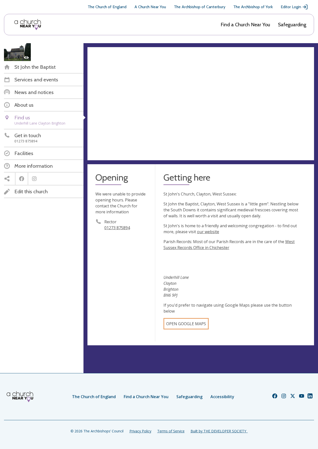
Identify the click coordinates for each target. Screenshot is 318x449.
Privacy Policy (140, 431)
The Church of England (107, 6)
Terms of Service (171, 431)
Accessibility (222, 396)
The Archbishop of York (253, 6)
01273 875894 (117, 227)
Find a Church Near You (245, 25)
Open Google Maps (186, 323)
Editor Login (291, 6)
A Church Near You (150, 6)
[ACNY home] (27, 24)
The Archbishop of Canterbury (199, 6)
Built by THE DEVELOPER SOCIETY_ (219, 431)
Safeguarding (292, 25)
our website (208, 231)
